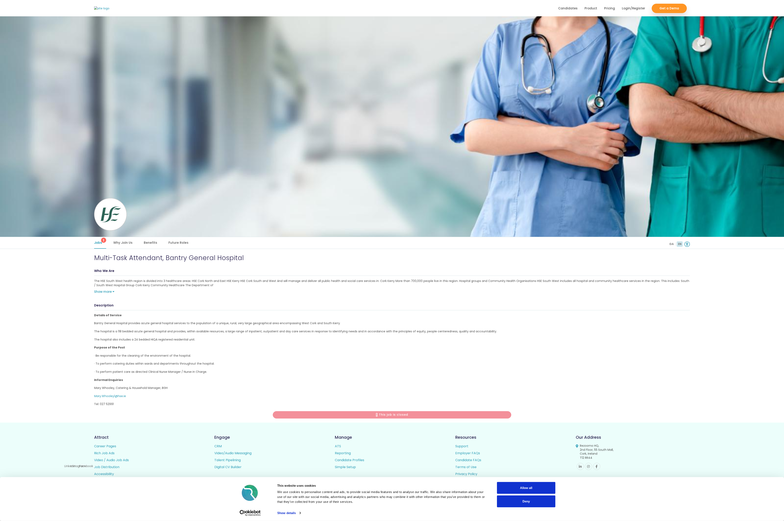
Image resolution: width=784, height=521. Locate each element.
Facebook (596, 466)
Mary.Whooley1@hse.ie (110, 396)
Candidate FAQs (468, 460)
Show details (286, 513)
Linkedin (580, 466)
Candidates (568, 8)
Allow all (526, 488)
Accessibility (104, 474)
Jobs (99, 241)
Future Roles (178, 242)
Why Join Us (123, 242)
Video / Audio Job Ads (111, 460)
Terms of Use (466, 467)
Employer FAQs (467, 453)
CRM (218, 446)
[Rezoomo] (101, 8)
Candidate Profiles (349, 460)
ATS (338, 446)
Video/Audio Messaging (233, 453)
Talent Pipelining (227, 460)
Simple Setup (345, 467)
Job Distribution (106, 467)
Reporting (343, 453)
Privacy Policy (466, 474)
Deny (526, 501)
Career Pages (105, 446)
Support (461, 446)
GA (671, 244)
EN (680, 244)
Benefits (150, 242)
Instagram (588, 466)
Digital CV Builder (228, 467)
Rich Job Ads (104, 453)
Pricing (609, 8)
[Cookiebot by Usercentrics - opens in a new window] (250, 513)
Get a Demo (669, 8)
